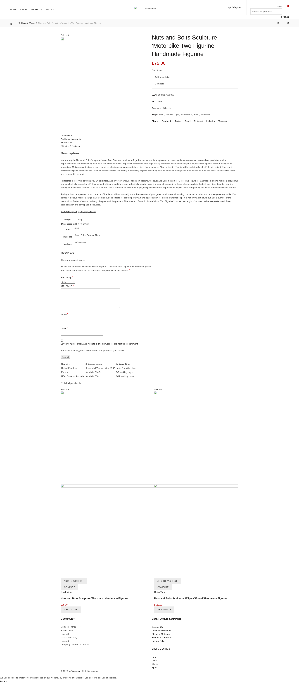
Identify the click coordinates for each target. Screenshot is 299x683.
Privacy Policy (158, 641)
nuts (196, 114)
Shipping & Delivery (70, 146)
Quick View (66, 592)
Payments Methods (161, 630)
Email (64, 328)
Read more (71, 609)
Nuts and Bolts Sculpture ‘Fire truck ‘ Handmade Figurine (94, 598)
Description (66, 135)
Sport (154, 667)
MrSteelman (75, 671)
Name (64, 314)
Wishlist (287, 6)
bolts (161, 114)
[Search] (279, 2)
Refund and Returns (162, 637)
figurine (169, 114)
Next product (287, 23)
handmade (186, 114)
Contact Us (157, 627)
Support (51, 9)
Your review (67, 285)
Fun (154, 657)
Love (154, 660)
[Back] (12, 23)
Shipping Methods (161, 634)
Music (155, 664)
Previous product (279, 23)
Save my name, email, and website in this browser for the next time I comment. (99, 344)
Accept (3, 681)
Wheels (32, 23)
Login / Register (234, 7)
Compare (159, 83)
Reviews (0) (66, 142)
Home (13, 9)
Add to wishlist (162, 77)
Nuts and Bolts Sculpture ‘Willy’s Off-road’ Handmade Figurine (190, 598)
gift (177, 114)
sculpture (205, 114)
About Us (36, 9)
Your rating (67, 277)
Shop (23, 9)
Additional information (71, 139)
